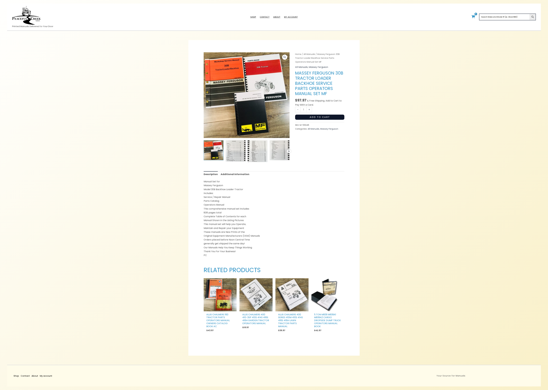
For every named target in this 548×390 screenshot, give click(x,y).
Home (298, 54)
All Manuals (309, 54)
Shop (16, 375)
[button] (284, 57)
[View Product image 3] (257, 151)
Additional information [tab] (235, 174)
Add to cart (320, 117)
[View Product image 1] (213, 150)
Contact (25, 375)
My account (46, 375)
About (35, 375)
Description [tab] (211, 174)
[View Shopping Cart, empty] (473, 17)
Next (289, 151)
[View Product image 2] (235, 151)
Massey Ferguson (318, 67)
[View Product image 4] (279, 150)
